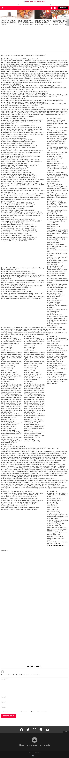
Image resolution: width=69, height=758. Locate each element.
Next (68, 18)
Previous (1, 18)
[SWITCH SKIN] (51, 8)
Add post (63, 8)
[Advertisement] (34, 39)
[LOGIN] (55, 8)
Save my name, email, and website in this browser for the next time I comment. (25, 711)
